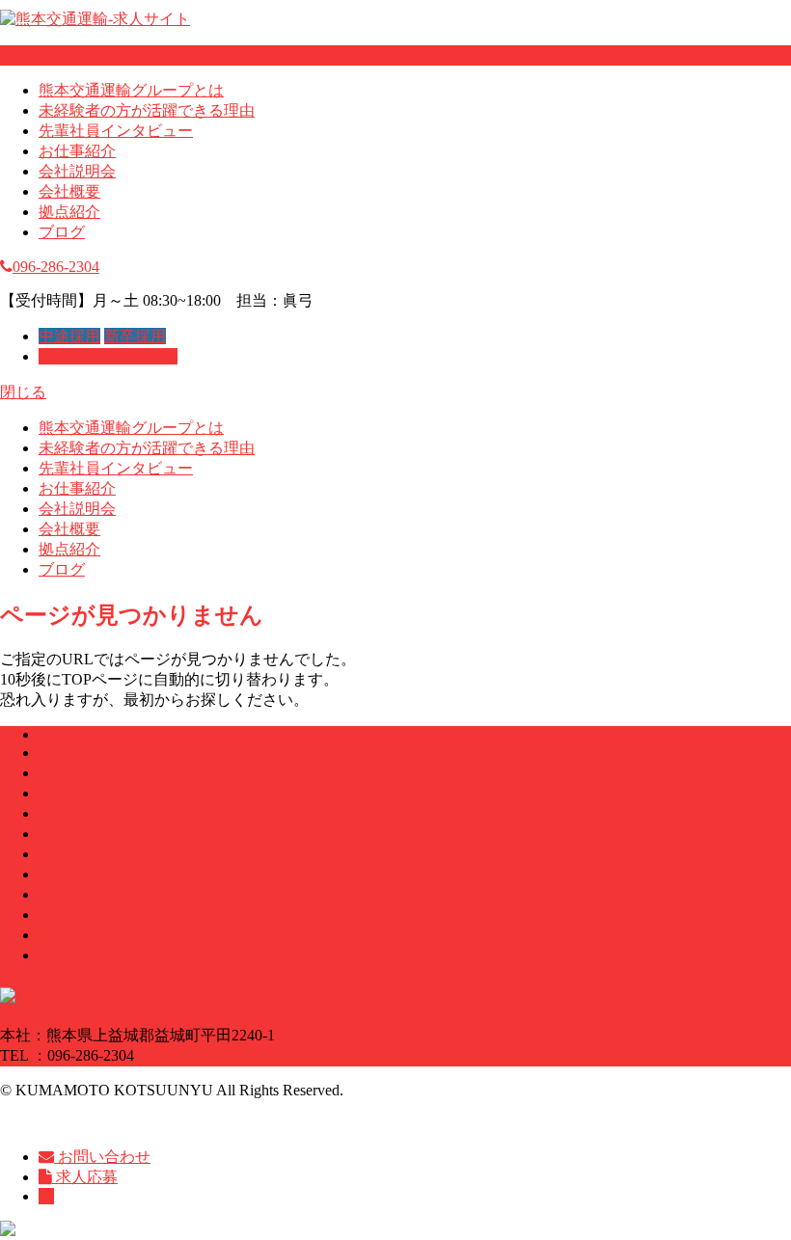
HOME (62, 734)
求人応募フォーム (115, 356)
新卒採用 (135, 336)
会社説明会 (77, 171)
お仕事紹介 (77, 151)
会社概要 (69, 191)
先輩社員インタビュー (116, 130)
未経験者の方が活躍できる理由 (147, 110)
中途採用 (69, 336)
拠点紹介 (69, 211)
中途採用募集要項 (100, 894)
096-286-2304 (56, 266)
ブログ (62, 232)
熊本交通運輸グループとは (131, 90)
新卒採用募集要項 (100, 914)
